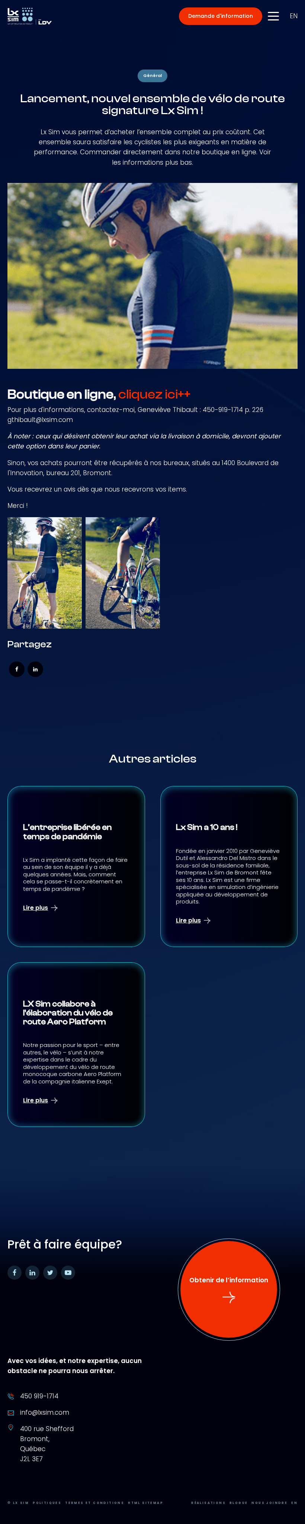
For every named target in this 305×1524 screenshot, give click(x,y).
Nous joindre (269, 1503)
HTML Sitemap (145, 1503)
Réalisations (208, 1503)
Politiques (47, 1503)
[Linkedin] (35, 669)
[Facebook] (17, 669)
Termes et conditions (94, 1503)
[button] (220, 16)
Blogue (238, 1503)
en (294, 16)
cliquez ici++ (154, 394)
